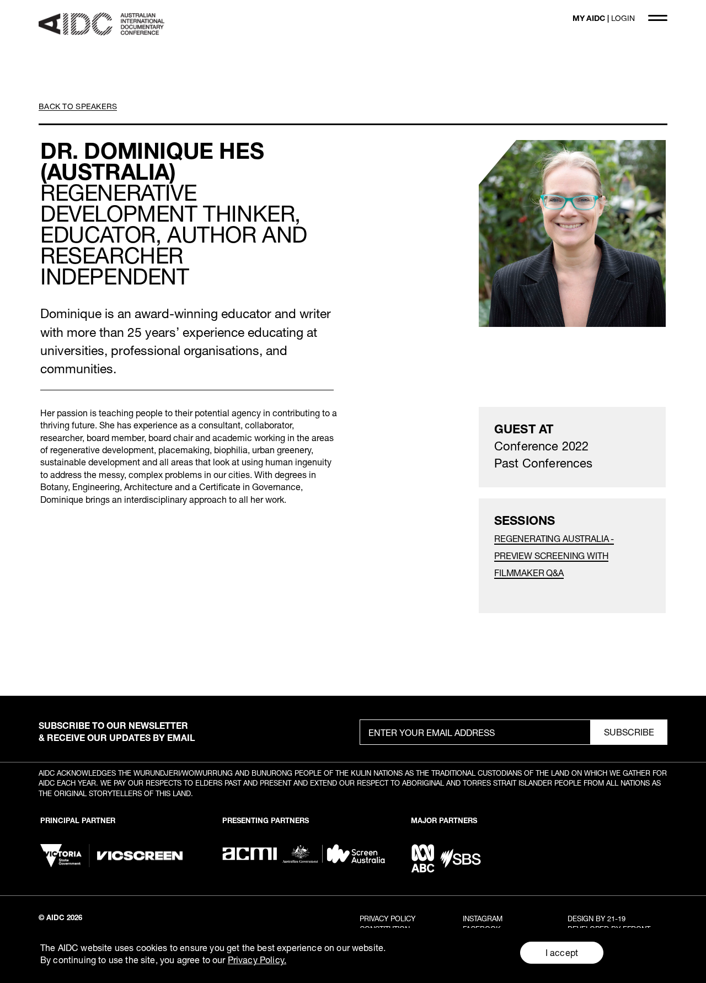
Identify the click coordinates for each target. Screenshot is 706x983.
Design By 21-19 (596, 918)
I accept (561, 952)
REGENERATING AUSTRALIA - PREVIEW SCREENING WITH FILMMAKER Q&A (554, 555)
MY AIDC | (604, 18)
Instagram (482, 918)
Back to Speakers (78, 106)
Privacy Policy (387, 918)
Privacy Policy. (257, 959)
